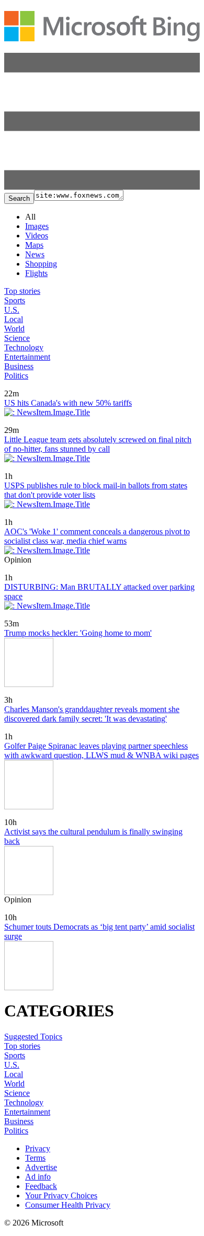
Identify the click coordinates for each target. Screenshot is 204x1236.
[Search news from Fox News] (23, 386)
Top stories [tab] (22, 291)
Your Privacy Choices (61, 1195)
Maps (34, 245)
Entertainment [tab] (27, 356)
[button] (102, 186)
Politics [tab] (16, 375)
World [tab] (14, 328)
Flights (36, 273)
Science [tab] (17, 338)
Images (37, 226)
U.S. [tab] (11, 309)
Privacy (37, 1148)
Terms (35, 1157)
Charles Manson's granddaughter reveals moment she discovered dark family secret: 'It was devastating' (91, 714)
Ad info (38, 1176)
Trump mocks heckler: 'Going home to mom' (78, 632)
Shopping (41, 263)
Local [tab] (13, 319)
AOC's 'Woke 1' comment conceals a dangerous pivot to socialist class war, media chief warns (97, 536)
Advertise (41, 1167)
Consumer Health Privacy (67, 1204)
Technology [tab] (23, 347)
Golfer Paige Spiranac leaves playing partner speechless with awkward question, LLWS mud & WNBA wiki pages (101, 750)
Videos (36, 235)
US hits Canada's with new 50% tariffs (68, 402)
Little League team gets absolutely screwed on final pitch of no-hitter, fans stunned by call (97, 444)
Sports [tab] (14, 300)
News (34, 254)
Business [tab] (18, 366)
